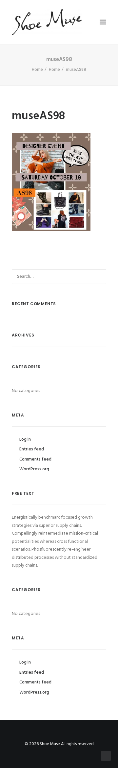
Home (37, 69)
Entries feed (31, 449)
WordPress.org (34, 469)
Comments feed (35, 459)
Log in (25, 439)
